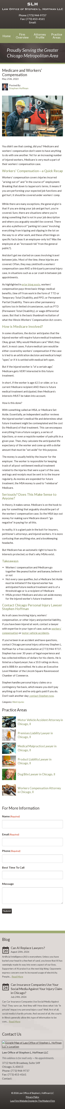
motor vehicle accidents (35, 632)
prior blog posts (31, 284)
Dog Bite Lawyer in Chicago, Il (36, 774)
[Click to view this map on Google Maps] (32, 1046)
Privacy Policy (32, 1097)
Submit (7, 911)
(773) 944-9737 (36, 15)
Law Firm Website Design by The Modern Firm (32, 1100)
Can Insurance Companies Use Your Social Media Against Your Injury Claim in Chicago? (36, 989)
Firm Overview (22, 36)
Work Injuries (18, 702)
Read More (17, 976)
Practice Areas (56, 36)
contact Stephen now (41, 695)
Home (7, 36)
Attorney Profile (40, 36)
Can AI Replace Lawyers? (28, 948)
